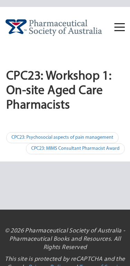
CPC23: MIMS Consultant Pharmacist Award (75, 148)
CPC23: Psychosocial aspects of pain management (62, 137)
